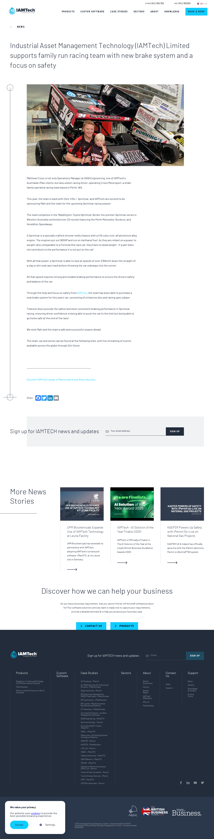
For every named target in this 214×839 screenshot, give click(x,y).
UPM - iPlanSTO (87, 780)
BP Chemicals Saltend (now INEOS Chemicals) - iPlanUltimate (95, 695)
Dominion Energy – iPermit (92, 722)
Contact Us (171, 675)
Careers (191, 685)
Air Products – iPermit (90, 681)
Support (169, 688)
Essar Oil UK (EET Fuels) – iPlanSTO (91, 727)
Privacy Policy (191, 695)
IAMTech (82, 293)
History (146, 687)
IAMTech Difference (147, 697)
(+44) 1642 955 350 (154, 3)
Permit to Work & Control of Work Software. (30, 692)
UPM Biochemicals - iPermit (92, 783)
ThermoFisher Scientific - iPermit (95, 772)
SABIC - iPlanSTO (88, 752)
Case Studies (119, 11)
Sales (168, 684)
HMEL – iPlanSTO (88, 732)
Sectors (126, 673)
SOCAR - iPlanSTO (88, 763)
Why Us (146, 702)
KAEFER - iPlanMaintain (91, 745)
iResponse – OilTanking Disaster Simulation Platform (94, 736)
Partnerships (148, 706)
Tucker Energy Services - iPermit (94, 776)
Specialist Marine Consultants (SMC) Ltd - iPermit (93, 768)
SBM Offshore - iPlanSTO (91, 759)
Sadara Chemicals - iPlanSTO (93, 756)
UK (201, 4)
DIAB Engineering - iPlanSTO (92, 719)
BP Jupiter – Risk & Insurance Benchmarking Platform (93, 705)
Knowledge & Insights (192, 690)
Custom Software (62, 675)
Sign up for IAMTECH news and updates (54, 431)
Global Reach (145, 692)
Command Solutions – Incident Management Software (93, 714)
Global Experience (147, 682)
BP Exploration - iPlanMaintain (93, 700)
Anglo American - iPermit (91, 691)
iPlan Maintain (22, 687)
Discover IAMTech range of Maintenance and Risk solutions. (61, 379)
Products (68, 11)
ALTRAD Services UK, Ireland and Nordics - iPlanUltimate (95, 686)
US (206, 4)
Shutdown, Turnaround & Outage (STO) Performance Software (29, 682)
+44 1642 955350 (182, 3)
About (154, 11)
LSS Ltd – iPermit (88, 748)
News (190, 681)
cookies (35, 813)
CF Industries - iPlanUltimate (93, 709)
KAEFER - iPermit (88, 741)
